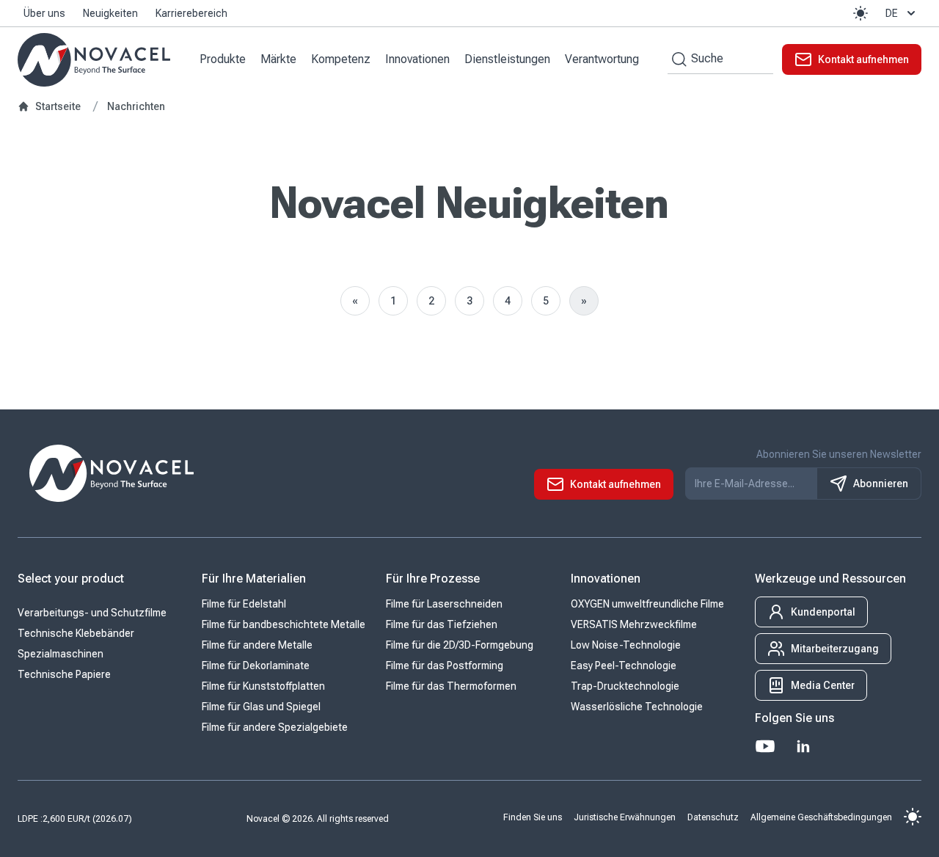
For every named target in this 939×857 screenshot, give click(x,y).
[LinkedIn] (803, 746)
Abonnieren (880, 483)
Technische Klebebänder (76, 633)
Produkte (223, 59)
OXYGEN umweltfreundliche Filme (647, 604)
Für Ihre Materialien (254, 579)
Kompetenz (340, 59)
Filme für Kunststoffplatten (263, 686)
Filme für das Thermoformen (451, 686)
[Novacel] (94, 60)
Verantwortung (602, 59)
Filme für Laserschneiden (444, 604)
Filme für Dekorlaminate (256, 665)
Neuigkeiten (110, 13)
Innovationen (417, 59)
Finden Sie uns (532, 817)
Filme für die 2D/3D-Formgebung (459, 645)
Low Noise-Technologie (626, 645)
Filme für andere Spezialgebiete (275, 727)
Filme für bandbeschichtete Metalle (283, 624)
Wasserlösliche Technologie (637, 706)
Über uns (44, 13)
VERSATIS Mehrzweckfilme (634, 624)
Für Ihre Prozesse (433, 579)
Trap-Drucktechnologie (625, 686)
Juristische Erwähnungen (625, 817)
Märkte (278, 59)
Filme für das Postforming (444, 665)
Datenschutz (713, 817)
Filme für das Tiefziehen (441, 624)
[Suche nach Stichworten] (677, 59)
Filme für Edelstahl (244, 604)
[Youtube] (765, 746)
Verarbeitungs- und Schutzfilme (92, 613)
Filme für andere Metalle (257, 645)
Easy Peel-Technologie (623, 665)
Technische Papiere (64, 674)
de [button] (891, 13)
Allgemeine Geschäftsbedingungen (821, 817)
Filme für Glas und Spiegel (261, 706)
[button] (860, 13)
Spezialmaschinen (60, 654)
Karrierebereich (191, 13)
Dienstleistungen (507, 59)
